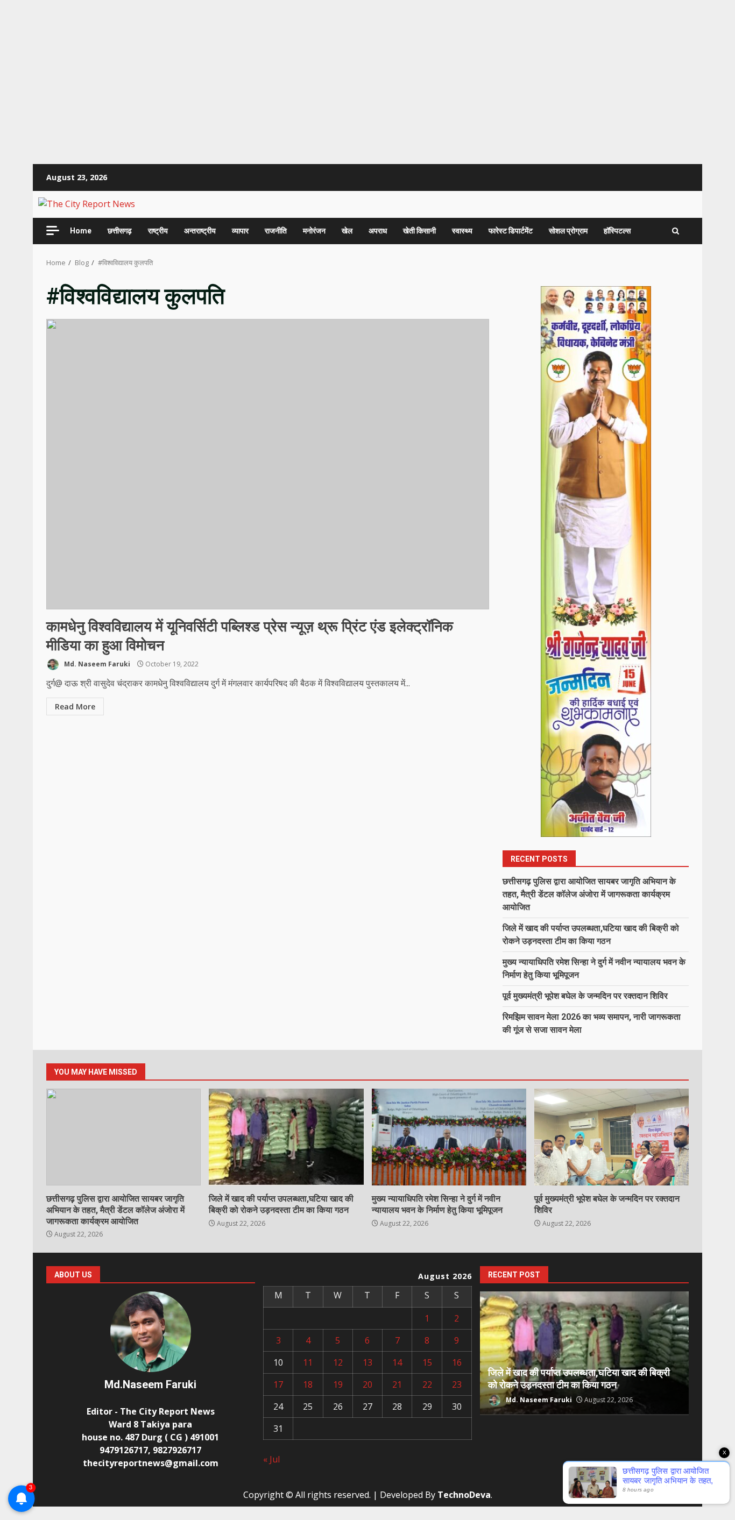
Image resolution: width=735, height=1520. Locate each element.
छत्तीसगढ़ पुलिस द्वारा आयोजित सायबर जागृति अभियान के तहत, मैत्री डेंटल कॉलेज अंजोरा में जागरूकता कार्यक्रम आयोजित (589, 894)
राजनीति (276, 230)
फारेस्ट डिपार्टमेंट (511, 230)
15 (427, 1362)
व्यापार (240, 230)
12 (338, 1362)
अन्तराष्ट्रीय (200, 230)
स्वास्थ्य (462, 230)
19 (338, 1384)
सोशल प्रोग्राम (568, 230)
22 (427, 1384)
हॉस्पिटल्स (617, 230)
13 (367, 1362)
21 (397, 1384)
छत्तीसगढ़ (120, 230)
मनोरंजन (314, 230)
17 (278, 1384)
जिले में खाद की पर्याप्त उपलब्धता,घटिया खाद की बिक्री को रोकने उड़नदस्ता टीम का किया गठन (286, 1137)
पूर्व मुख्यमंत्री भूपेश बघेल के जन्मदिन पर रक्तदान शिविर (585, 996)
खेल (347, 230)
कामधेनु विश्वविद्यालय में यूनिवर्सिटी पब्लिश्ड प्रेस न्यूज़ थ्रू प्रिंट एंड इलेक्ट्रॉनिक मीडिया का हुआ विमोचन (267, 464)
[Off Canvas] (52, 230)
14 (397, 1362)
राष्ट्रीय (158, 230)
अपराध (378, 230)
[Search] (675, 231)
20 (367, 1384)
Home (80, 230)
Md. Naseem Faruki (96, 664)
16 (457, 1362)
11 (308, 1362)
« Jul (271, 1459)
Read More (75, 706)
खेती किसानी (419, 230)
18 (308, 1384)
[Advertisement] (323, 75)
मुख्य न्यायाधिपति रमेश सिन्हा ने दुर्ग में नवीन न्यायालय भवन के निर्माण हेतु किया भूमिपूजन (449, 1137)
